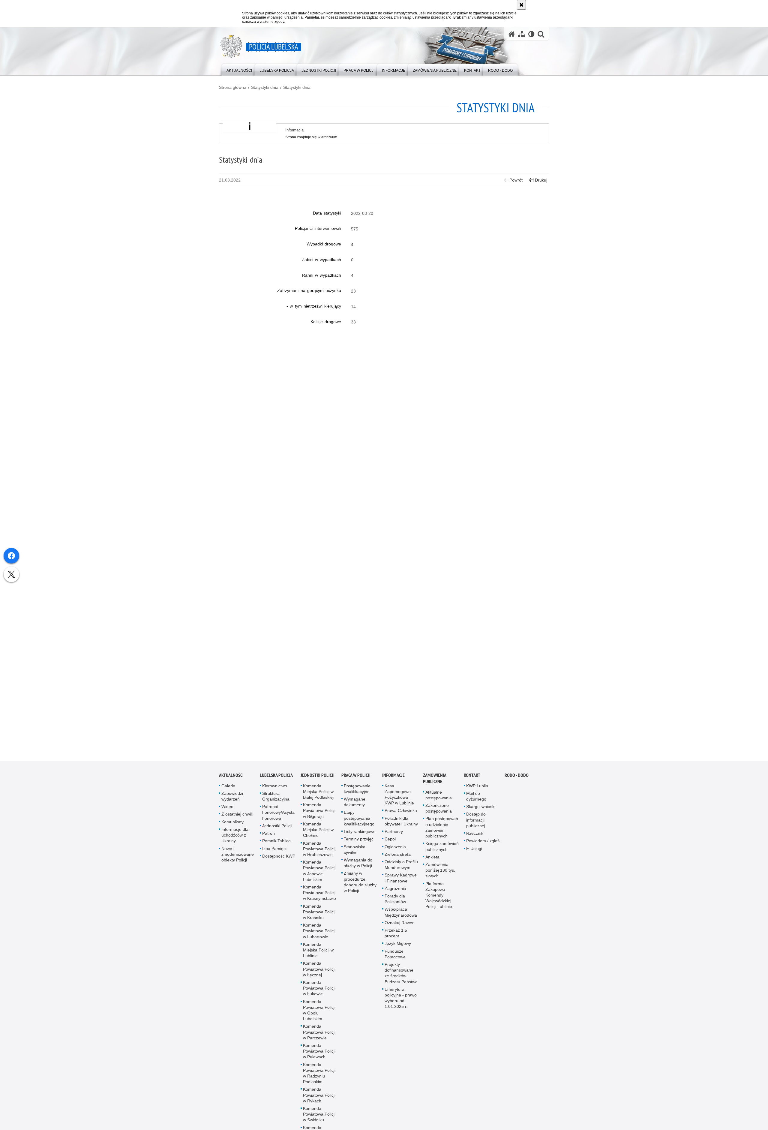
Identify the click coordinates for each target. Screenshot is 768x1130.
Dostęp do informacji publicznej (476, 822)
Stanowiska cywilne (354, 851)
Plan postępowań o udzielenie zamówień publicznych (441, 829)
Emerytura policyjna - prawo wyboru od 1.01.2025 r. (401, 1000)
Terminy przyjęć (359, 841)
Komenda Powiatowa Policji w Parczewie (319, 1034)
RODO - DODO (517, 777)
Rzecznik (474, 835)
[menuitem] (239, 69)
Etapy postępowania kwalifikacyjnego (359, 820)
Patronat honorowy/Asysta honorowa (278, 814)
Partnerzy (394, 833)
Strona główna (232, 87)
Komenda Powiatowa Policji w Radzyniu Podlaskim (319, 1075)
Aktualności (231, 777)
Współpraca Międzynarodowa (401, 914)
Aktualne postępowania (438, 797)
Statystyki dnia (264, 87)
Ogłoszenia (395, 848)
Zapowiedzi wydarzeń (232, 798)
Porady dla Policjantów (395, 901)
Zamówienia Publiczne (434, 780)
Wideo (227, 808)
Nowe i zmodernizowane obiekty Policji (237, 856)
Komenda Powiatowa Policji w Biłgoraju (319, 812)
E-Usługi (474, 850)
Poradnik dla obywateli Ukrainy (401, 823)
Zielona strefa (398, 856)
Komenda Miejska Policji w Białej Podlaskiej (318, 794)
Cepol (390, 841)
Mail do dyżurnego (476, 798)
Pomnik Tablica (276, 842)
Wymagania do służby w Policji (358, 865)
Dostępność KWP (278, 858)
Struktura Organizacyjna (276, 798)
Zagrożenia (395, 890)
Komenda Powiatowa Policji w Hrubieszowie (319, 851)
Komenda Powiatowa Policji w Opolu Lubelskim (319, 1012)
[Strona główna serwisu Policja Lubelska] (511, 34)
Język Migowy (398, 945)
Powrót (516, 180)
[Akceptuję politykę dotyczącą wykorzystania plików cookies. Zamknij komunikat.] (521, 5)
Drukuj (541, 180)
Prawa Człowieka (401, 812)
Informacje (393, 777)
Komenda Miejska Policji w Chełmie (318, 832)
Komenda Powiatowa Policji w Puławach (319, 1053)
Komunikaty (232, 824)
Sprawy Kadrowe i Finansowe (401, 880)
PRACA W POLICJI (355, 777)
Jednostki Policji (277, 827)
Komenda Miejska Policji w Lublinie (318, 952)
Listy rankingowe (360, 833)
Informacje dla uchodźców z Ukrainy (234, 837)
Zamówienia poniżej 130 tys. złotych (440, 872)
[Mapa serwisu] (521, 34)
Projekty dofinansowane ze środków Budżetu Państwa (401, 975)
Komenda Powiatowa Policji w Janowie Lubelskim (319, 873)
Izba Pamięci (274, 850)
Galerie (228, 788)
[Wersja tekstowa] (531, 34)
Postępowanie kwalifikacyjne (357, 791)
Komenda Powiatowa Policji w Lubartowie (319, 933)
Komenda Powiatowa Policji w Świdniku (319, 1116)
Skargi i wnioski (480, 808)
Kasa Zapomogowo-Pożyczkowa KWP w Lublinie (399, 797)
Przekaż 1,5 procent (396, 935)
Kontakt (472, 777)
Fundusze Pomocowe (395, 956)
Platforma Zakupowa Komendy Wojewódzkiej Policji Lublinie (438, 897)
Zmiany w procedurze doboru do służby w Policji (360, 884)
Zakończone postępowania (438, 810)
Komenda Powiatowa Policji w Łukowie (319, 990)
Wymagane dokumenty (354, 804)
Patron (268, 835)
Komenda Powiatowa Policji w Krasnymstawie (319, 895)
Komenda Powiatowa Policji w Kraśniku (319, 914)
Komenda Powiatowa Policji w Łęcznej (319, 971)
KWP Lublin (477, 788)
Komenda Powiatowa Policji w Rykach (319, 1097)
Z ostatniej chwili (237, 816)
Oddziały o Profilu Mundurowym (401, 866)
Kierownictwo (274, 788)
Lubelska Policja (276, 777)
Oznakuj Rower (399, 924)
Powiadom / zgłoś (483, 842)
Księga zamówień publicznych (442, 848)
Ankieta (432, 859)
